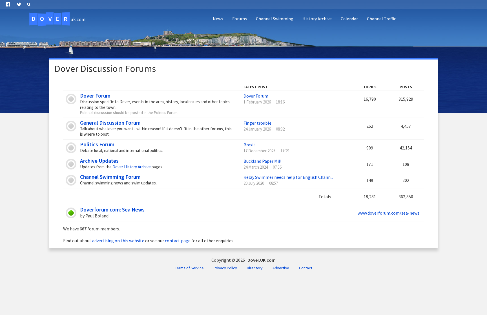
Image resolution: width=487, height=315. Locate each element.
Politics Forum (97, 144)
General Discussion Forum (110, 122)
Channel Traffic (381, 18)
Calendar (349, 18)
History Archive (317, 18)
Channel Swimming (274, 18)
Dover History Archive (131, 166)
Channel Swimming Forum (110, 176)
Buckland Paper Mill (263, 161)
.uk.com (58, 19)
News (218, 18)
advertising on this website (118, 240)
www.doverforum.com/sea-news (388, 213)
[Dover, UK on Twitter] (19, 4)
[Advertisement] (381, 41)
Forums (239, 18)
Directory (255, 267)
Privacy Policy (225, 267)
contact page (178, 240)
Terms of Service (189, 267)
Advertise (281, 267)
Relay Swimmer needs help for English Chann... (288, 177)
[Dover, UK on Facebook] (7, 4)
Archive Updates (99, 160)
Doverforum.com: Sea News (112, 209)
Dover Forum (95, 95)
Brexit (249, 144)
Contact (305, 267)
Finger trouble (257, 123)
